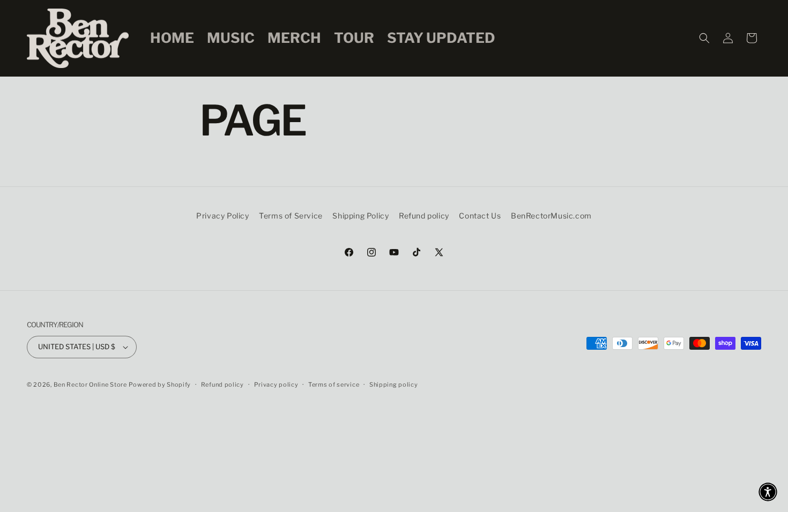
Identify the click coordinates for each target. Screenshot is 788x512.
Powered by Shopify (160, 384)
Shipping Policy (360, 215)
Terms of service (333, 384)
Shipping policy (393, 384)
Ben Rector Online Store (90, 384)
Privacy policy (276, 384)
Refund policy (424, 215)
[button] (704, 38)
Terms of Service (291, 215)
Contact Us (480, 215)
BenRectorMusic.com (551, 215)
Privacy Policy (222, 215)
